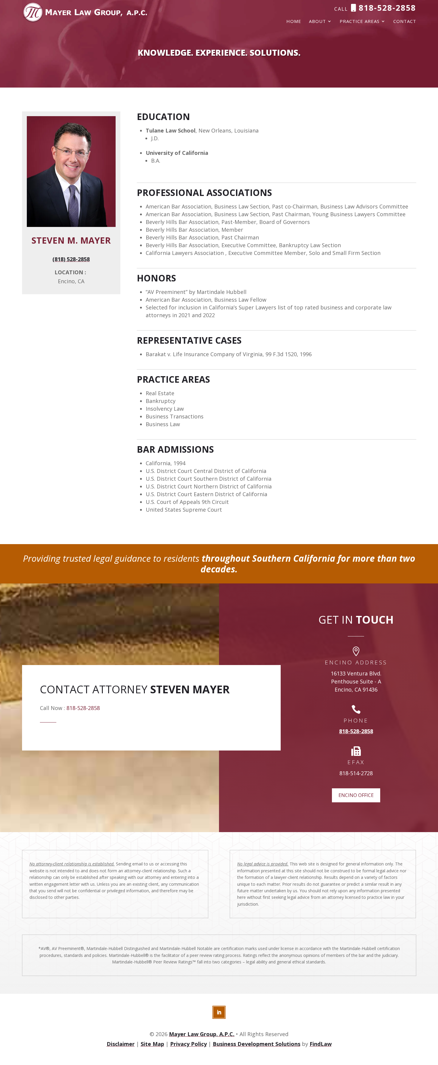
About (317, 21)
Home (293, 21)
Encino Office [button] (356, 795)
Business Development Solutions (256, 1043)
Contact (404, 21)
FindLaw (321, 1043)
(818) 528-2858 (71, 259)
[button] (432, 1022)
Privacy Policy (188, 1043)
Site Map (152, 1043)
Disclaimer (121, 1043)
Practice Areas (360, 21)
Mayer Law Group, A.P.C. (201, 1034)
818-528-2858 (387, 7)
